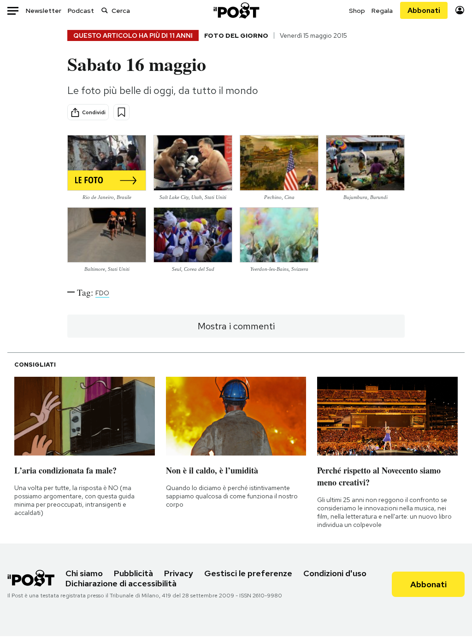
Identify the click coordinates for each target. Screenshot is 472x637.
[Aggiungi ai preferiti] (121, 112)
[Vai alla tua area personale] (460, 10)
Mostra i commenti (236, 326)
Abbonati (423, 10)
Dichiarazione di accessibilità (121, 583)
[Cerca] (104, 10)
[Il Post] (236, 10)
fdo (102, 293)
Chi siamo (84, 573)
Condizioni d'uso (334, 573)
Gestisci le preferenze (248, 573)
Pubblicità (133, 573)
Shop (357, 10)
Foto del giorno (236, 35)
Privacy (178, 573)
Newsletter (43, 10)
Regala (382, 10)
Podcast (81, 10)
